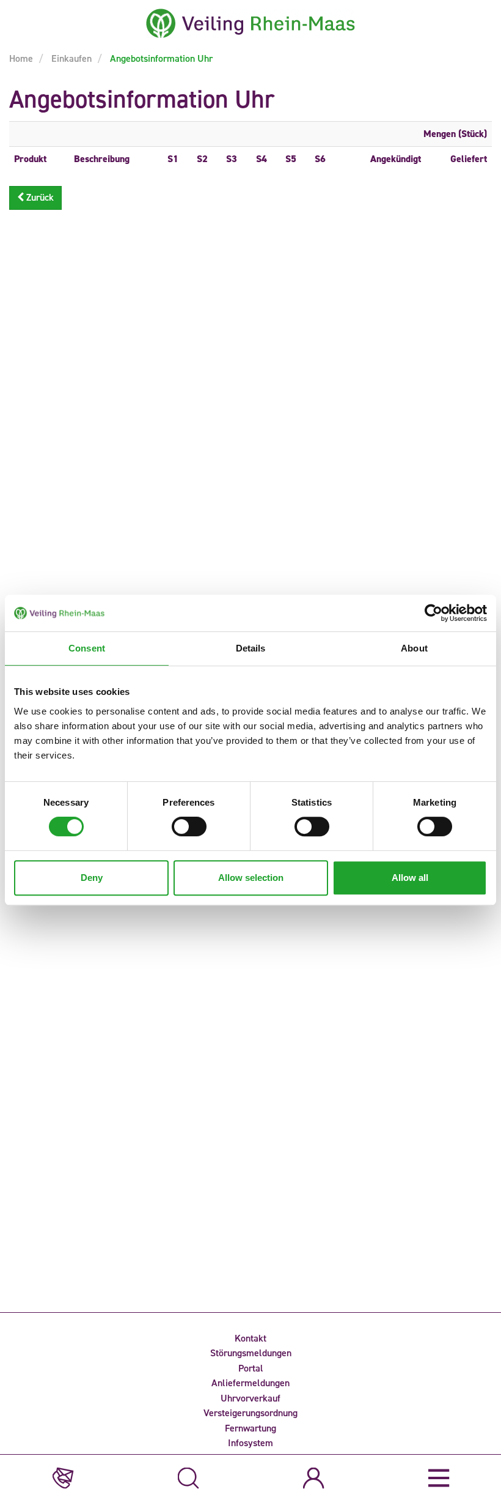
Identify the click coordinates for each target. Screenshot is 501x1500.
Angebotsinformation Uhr (160, 58)
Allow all (410, 877)
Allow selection (250, 877)
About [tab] (414, 648)
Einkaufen (70, 58)
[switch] (189, 826)
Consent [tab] (86, 648)
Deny (92, 877)
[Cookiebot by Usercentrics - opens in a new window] (433, 613)
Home (21, 58)
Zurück (39, 197)
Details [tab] (251, 648)
